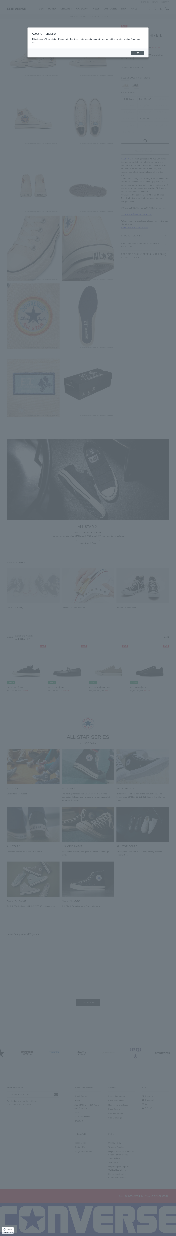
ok (138, 53)
